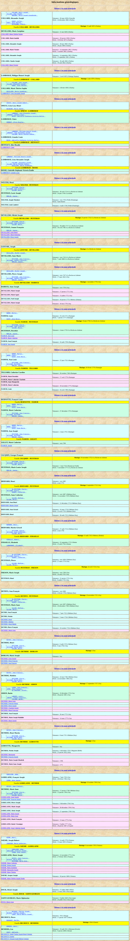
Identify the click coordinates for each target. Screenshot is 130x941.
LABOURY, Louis (18, 696)
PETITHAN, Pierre (19, 187)
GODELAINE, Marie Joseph (10, 814)
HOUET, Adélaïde (13, 932)
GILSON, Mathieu (18, 498)
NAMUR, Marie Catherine (9, 338)
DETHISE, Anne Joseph (8, 658)
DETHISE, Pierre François (9, 661)
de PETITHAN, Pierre (20, 489)
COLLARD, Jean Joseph (15, 14)
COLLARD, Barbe (18, 699)
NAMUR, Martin (12, 313)
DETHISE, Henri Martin (8, 624)
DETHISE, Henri (6, 619)
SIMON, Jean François (20, 687)
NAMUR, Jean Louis (7, 336)
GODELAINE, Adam (13, 774)
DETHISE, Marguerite (8, 754)
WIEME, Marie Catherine (9, 863)
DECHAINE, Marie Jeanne (16, 108)
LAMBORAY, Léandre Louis (16, 114)
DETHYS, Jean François (15, 639)
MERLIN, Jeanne (13, 196)
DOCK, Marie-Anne (7, 902)
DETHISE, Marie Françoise (9, 710)
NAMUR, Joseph (6, 445)
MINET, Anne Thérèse (15, 22)
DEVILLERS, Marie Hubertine (10, 235)
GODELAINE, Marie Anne (9, 816)
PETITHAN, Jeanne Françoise (17, 260)
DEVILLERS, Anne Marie (9, 232)
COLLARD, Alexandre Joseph (17, 84)
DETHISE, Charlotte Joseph (9, 708)
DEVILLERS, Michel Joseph (16, 253)
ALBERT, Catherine (19, 492)
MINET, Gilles (17, 21)
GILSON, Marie (17, 190)
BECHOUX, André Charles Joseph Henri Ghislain (16, 934)
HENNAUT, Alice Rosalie (16, 122)
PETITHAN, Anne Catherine (16, 532)
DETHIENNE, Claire (19, 24)
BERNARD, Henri (13, 524)
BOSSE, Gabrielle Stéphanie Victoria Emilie (28, 116)
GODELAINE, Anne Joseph (10, 797)
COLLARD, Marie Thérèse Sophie (12, 34)
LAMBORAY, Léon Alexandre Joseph (13, 93)
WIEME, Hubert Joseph (8, 865)
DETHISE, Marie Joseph (8, 720)
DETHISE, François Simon (9, 703)
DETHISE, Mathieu (7, 622)
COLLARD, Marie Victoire (9, 65)
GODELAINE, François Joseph (11, 799)
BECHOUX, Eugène (7, 936)
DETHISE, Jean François (9, 663)
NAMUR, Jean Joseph (8, 344)
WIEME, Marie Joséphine (9, 867)
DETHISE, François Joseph (9, 757)
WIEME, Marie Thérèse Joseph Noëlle (13, 878)
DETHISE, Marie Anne (8, 630)
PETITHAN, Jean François (16, 188)
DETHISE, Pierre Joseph (8, 706)
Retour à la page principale (65, 8)
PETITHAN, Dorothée (14, 364)
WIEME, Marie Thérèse (8, 872)
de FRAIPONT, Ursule (20, 690)
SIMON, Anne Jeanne (14, 780)
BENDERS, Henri (13, 926)
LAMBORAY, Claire (7, 147)
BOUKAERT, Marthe (13, 920)
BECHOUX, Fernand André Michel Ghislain (15, 939)
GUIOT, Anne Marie (14, 319)
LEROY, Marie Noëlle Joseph (22, 914)
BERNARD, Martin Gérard (9, 505)
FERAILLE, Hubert (13, 539)
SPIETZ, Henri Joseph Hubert (18, 103)
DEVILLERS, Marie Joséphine (17, 91)
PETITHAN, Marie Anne (15, 647)
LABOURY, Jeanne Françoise (17, 697)
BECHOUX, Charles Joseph (21, 911)
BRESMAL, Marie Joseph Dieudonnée (25, 15)
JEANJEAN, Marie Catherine (17, 843)
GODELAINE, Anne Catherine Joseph (13, 828)
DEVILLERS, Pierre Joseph (9, 237)
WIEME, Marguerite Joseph (9, 870)
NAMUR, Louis (12, 355)
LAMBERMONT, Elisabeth (15, 545)
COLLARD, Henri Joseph (20, 12)
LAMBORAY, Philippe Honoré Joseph (25, 131)
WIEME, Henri (12, 837)
